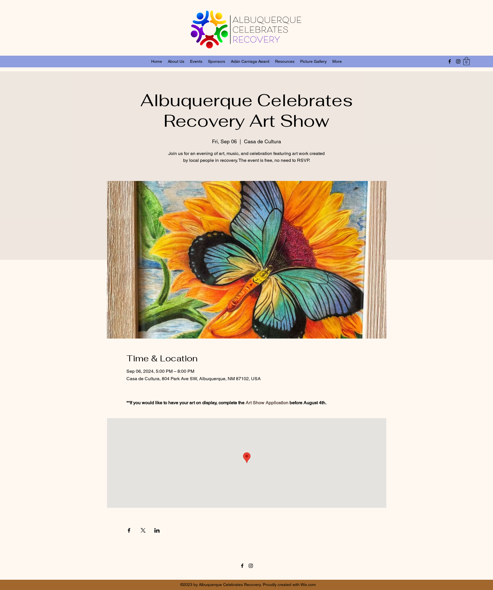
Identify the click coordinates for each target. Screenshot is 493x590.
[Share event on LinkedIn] (157, 530)
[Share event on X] (143, 530)
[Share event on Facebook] (129, 530)
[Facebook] (449, 61)
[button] (466, 61)
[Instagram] (458, 61)
